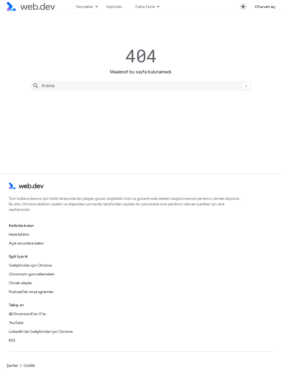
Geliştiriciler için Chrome (30, 265)
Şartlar (12, 365)
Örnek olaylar (20, 282)
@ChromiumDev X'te (27, 313)
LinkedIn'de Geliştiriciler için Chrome (41, 331)
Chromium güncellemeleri (32, 274)
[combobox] (141, 86)
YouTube (16, 322)
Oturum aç (265, 6)
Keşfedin (114, 6)
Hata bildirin (19, 234)
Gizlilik (29, 365)
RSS (12, 340)
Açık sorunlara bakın (26, 243)
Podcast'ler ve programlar (31, 291)
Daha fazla (145, 6)
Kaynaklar (84, 6)
